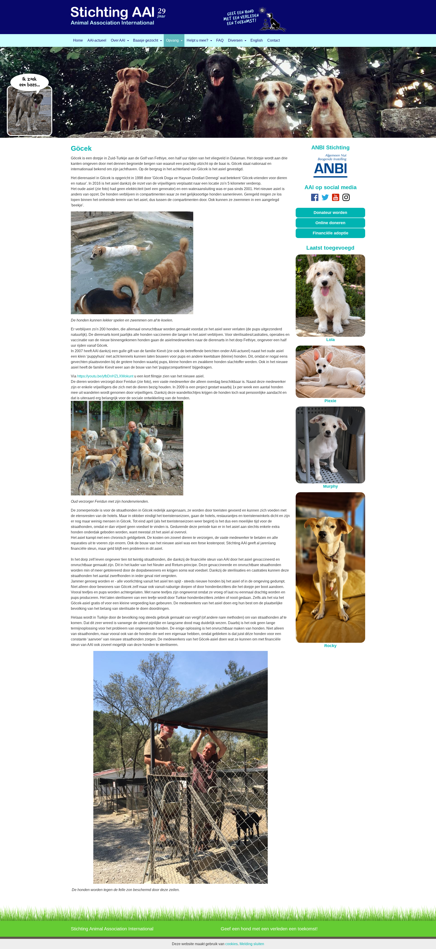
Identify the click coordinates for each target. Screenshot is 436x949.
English (256, 40)
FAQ (219, 40)
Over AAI (118, 40)
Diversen (235, 40)
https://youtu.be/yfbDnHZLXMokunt (105, 376)
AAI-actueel (96, 40)
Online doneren (330, 223)
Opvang (172, 40)
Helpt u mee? (197, 40)
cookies (231, 944)
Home (78, 40)
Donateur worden (330, 212)
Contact (273, 40)
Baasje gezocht (145, 40)
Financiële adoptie (330, 233)
